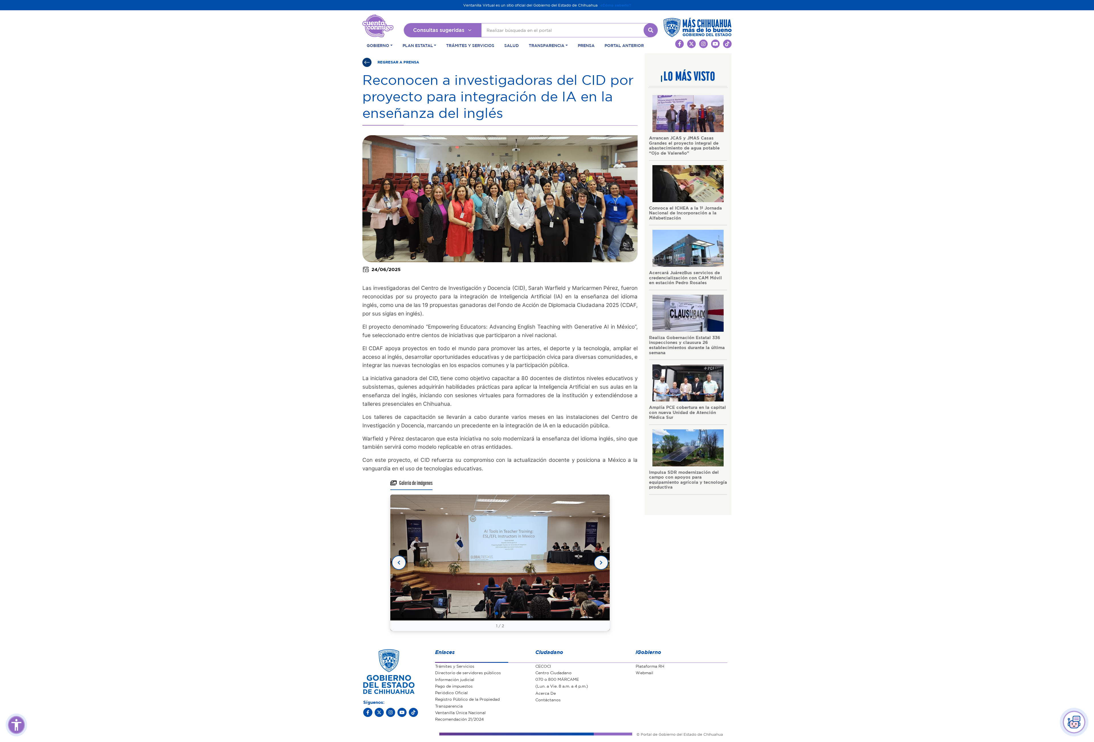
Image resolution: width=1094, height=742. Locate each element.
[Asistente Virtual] (1074, 722)
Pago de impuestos (454, 686)
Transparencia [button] (546, 45)
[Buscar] (651, 30)
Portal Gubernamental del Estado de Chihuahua (377, 18)
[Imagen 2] (503, 613)
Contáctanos (548, 700)
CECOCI (543, 666)
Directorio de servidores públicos (468, 673)
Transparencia (449, 706)
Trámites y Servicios (470, 45)
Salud (511, 45)
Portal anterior (624, 45)
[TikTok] (413, 712)
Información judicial (454, 679)
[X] (379, 712)
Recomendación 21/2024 (459, 719)
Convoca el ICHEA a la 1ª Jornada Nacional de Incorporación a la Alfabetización (685, 213)
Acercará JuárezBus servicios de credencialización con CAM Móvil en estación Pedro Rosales (685, 277)
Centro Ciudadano (553, 673)
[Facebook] (367, 712)
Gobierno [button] (378, 45)
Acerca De (545, 693)
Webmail (644, 673)
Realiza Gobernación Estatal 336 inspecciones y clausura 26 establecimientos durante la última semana (687, 344)
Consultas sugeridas (438, 29)
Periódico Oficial (451, 692)
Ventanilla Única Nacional (460, 712)
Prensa (586, 45)
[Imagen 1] (497, 613)
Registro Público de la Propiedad (467, 699)
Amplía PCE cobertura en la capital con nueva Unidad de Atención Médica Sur (687, 412)
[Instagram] (390, 712)
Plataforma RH (650, 666)
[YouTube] (402, 712)
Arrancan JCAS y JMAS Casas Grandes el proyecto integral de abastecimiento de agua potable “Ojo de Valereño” (684, 145)
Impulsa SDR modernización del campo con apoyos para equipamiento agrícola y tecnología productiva (688, 479)
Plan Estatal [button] (418, 45)
